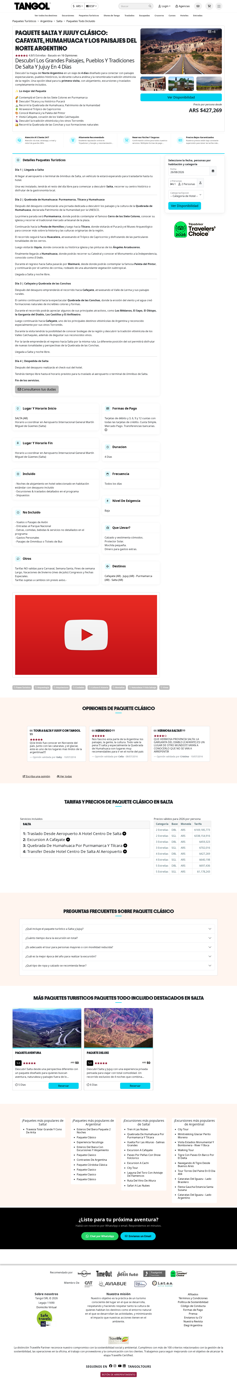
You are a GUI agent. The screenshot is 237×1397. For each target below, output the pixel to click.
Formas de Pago (193, 1310)
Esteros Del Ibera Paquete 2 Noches (94, 1131)
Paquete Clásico (86, 1137)
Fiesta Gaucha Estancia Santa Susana (195, 1188)
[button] (135, 6)
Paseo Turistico (23, 687)
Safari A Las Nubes (138, 1185)
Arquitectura (62, 687)
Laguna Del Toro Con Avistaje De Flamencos (145, 1174)
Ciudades (79, 687)
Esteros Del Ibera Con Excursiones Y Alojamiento (93, 1148)
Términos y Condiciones (193, 1298)
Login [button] (164, 6)
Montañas (120, 687)
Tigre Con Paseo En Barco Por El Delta (196, 1156)
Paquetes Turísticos (89, 15)
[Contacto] (198, 6)
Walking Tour (186, 1150)
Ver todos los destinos (46, 15)
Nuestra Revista (193, 1321)
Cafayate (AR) (113, 576)
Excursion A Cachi (138, 1163)
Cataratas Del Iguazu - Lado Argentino (194, 1196)
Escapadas (144, 15)
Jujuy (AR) (128, 576)
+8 (214, 32)
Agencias (184, 6)
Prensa (193, 1313)
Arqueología (43, 687)
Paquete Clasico (86, 1155)
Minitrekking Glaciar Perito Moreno (194, 1135)
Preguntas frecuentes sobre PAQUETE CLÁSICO (118, 911)
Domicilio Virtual (46, 1307)
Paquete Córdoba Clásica (92, 1165)
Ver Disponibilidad (181, 97)
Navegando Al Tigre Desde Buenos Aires (194, 1164)
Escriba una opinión (37, 776)
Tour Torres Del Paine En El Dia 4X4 (196, 1172)
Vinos (165, 687)
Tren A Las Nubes (137, 1129)
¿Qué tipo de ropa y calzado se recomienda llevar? (55, 965)
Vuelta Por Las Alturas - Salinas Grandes (146, 1143)
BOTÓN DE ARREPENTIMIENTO (118, 1374)
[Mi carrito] (209, 6)
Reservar (63, 1086)
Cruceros (159, 15)
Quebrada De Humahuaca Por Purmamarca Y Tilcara (145, 1135)
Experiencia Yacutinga (90, 1142)
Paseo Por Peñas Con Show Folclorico (144, 1156)
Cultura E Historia (99, 687)
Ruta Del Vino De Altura (141, 1180)
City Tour (132, 1168)
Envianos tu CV (193, 1317)
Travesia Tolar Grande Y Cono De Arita (44, 1131)
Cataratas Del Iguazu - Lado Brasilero (194, 1180)
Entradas (197, 15)
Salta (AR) (117, 580)
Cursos (172, 15)
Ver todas (65, 776)
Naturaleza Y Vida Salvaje (143, 687)
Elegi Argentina (193, 1325)
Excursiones (68, 15)
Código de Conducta (193, 1306)
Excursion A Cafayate (140, 1150)
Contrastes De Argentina (92, 1160)
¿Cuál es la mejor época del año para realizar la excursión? (60, 956)
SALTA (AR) (21, 418)
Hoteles (184, 15)
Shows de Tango (112, 15)
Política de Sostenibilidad (193, 1302)
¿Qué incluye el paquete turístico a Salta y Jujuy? (54, 929)
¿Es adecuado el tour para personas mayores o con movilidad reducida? (69, 947)
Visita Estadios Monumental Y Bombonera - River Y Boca (196, 1143)
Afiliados (193, 1294)
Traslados (129, 15)
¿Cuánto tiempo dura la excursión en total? (51, 938)
